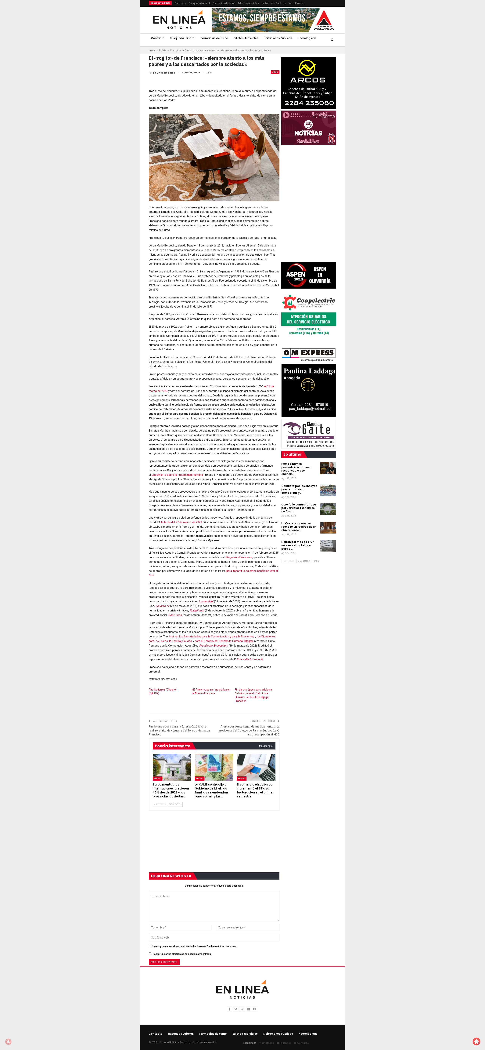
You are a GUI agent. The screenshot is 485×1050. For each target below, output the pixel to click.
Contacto (180, 3)
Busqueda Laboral (199, 3)
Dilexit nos (175, 615)
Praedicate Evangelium (213, 645)
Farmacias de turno (224, 3)
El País (275, 72)
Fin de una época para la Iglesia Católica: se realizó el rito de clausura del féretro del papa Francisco (179, 730)
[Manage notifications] (8, 1042)
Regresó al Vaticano (239, 557)
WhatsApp (268, 1043)
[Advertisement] (125, 57)
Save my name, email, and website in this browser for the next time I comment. (194, 946)
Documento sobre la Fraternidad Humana (177, 474)
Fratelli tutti (197, 610)
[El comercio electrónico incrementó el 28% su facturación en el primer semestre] (256, 767)
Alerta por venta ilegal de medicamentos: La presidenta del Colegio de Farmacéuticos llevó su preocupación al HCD (248, 730)
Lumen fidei (206, 601)
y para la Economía (241, 636)
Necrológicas (296, 3)
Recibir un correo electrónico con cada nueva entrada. (182, 954)
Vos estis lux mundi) (250, 659)
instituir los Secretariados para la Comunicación (199, 636)
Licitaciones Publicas (274, 3)
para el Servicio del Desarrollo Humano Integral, (224, 641)
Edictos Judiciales (248, 3)
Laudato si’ (162, 606)
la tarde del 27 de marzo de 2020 (181, 522)
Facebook (285, 1043)
